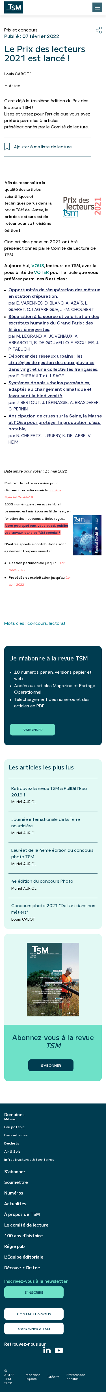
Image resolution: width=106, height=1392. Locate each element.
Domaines (14, 1114)
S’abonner (14, 1171)
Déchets (11, 1143)
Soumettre (16, 1182)
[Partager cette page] (99, 30)
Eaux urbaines (16, 1134)
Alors (9, 525)
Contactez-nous (34, 1313)
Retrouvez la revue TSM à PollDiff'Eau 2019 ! (49, 791)
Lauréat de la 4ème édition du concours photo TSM (52, 853)
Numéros (13, 1192)
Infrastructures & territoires (29, 1159)
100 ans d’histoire (23, 1235)
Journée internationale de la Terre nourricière (45, 822)
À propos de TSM (22, 1214)
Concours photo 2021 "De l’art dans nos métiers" (53, 909)
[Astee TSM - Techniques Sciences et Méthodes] (13, 5)
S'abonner (33, 729)
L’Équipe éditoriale (23, 1256)
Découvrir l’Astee (22, 1267)
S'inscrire (34, 1292)
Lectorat (57, 623)
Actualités (15, 1203)
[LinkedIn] (47, 1350)
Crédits (53, 1377)
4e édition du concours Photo (42, 881)
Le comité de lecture (26, 1224)
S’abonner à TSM (34, 1328)
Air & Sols (12, 1151)
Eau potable (14, 1126)
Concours (37, 623)
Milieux (10, 1118)
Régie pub (14, 1246)
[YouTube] (59, 1351)
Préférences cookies (75, 1377)
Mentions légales (33, 1377)
